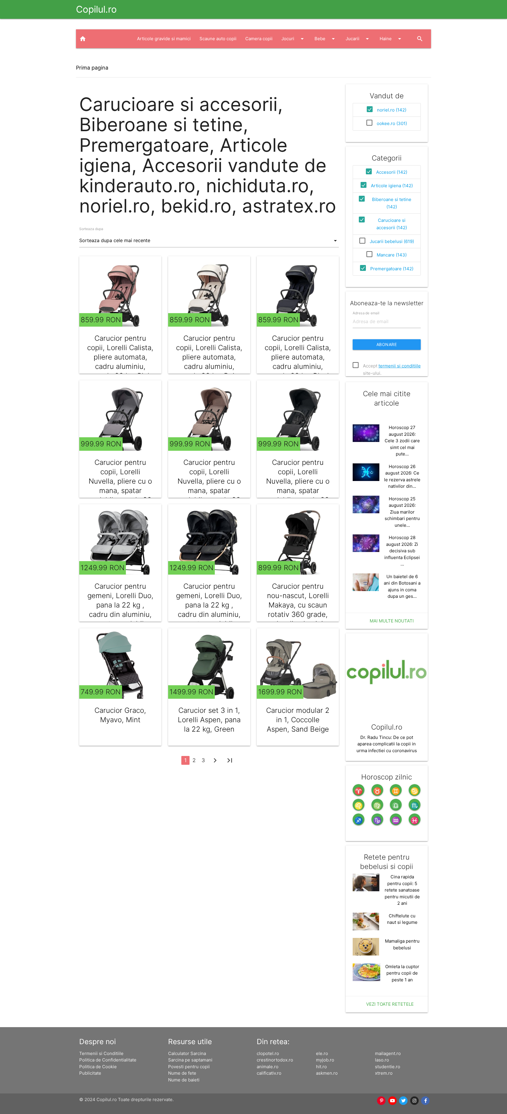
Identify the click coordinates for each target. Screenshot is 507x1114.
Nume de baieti (184, 1080)
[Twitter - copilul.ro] (403, 1100)
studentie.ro (387, 1066)
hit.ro (321, 1066)
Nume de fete (182, 1073)
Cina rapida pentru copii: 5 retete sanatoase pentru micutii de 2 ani (402, 890)
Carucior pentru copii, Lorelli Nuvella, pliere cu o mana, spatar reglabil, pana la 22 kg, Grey (120, 486)
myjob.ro (325, 1060)
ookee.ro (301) (392, 123)
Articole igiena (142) (392, 185)
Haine (391, 38)
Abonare (386, 344)
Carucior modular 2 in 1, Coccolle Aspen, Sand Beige (297, 719)
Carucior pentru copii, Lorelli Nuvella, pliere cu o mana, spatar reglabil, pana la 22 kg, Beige (209, 486)
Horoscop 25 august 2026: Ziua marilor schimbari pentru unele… (402, 512)
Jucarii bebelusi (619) (392, 241)
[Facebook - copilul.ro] (425, 1100)
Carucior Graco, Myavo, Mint (120, 715)
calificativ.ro (269, 1073)
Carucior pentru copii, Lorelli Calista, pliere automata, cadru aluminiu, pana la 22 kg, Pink (120, 357)
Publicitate (90, 1073)
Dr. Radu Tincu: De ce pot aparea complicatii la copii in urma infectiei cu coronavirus (386, 744)
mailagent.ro (388, 1053)
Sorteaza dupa (91, 229)
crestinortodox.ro (275, 1060)
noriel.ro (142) (391, 110)
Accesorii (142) (391, 172)
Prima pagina (92, 68)
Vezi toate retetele (390, 1004)
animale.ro (267, 1066)
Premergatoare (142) (391, 268)
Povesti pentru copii (189, 1066)
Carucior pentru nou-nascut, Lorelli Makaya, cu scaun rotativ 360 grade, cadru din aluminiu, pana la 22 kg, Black (298, 609)
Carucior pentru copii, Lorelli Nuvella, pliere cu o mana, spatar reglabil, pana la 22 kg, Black (297, 486)
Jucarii (358, 38)
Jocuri (293, 38)
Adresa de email (366, 313)
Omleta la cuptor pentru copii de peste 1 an (402, 973)
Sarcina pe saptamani (190, 1060)
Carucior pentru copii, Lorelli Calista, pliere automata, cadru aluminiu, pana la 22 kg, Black (298, 357)
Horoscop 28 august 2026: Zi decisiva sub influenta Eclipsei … (402, 551)
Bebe (326, 38)
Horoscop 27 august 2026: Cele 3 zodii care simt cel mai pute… (402, 441)
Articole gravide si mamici (164, 38)
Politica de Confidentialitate (107, 1060)
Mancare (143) (392, 255)
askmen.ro (327, 1073)
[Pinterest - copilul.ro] (381, 1100)
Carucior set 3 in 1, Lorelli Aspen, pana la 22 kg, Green (209, 719)
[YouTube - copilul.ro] (392, 1100)
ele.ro (322, 1053)
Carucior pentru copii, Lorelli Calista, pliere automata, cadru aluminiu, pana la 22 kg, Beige (209, 357)
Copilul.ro (96, 9)
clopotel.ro (268, 1053)
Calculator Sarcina (187, 1053)
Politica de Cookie (98, 1066)
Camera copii (259, 38)
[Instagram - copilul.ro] (414, 1100)
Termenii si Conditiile (101, 1053)
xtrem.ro (384, 1073)
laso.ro (382, 1060)
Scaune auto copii (218, 38)
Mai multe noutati (392, 621)
